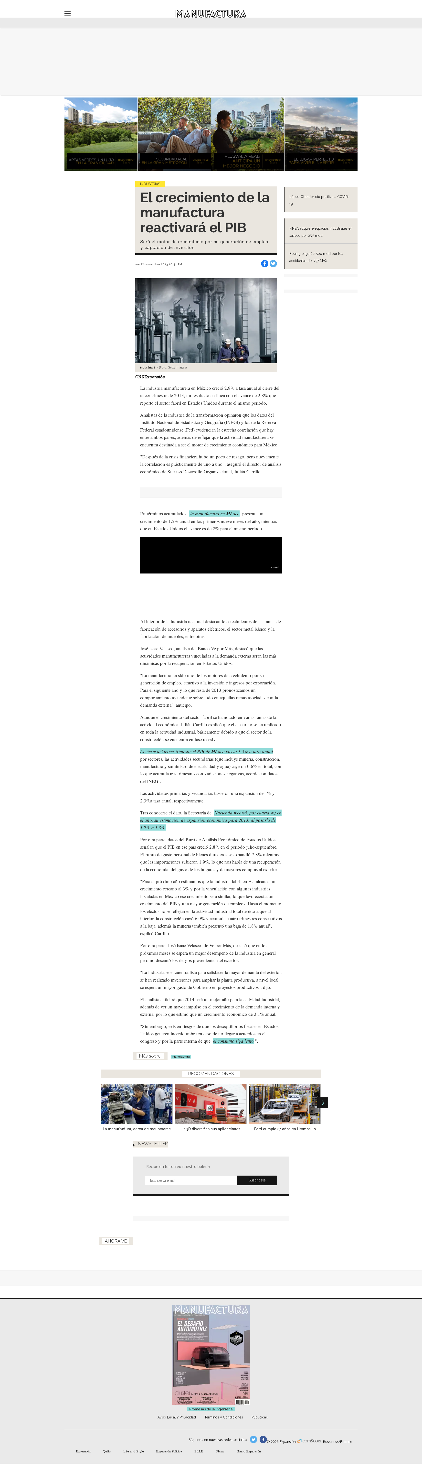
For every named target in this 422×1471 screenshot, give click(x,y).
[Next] (322, 1102)
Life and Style (133, 1451)
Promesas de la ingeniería (211, 1409)
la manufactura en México (214, 513)
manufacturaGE (253, 1439)
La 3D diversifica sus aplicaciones (210, 1129)
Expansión (83, 1451)
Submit (257, 1180)
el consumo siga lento (233, 1041)
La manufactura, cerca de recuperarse (137, 1129)
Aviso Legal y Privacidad (177, 1417)
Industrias (150, 184)
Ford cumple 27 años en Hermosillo (285, 1129)
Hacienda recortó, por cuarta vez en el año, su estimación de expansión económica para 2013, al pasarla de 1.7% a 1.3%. (211, 820)
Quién (107, 1451)
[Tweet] (273, 263)
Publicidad (260, 1417)
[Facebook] (264, 263)
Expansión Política (169, 1451)
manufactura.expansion (263, 1439)
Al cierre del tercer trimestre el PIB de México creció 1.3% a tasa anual (206, 751)
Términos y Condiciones (223, 1417)
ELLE (198, 1451)
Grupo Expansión (248, 1451)
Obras (219, 1451)
